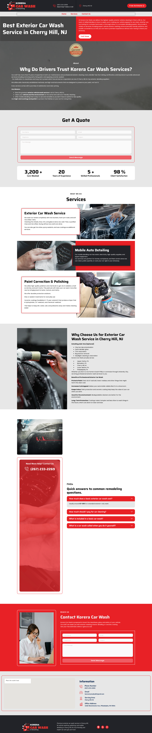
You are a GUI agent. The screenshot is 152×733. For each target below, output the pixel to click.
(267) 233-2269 (62, 5)
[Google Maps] (98, 727)
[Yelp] (102, 727)
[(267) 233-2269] (54, 5)
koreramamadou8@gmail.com (94, 694)
